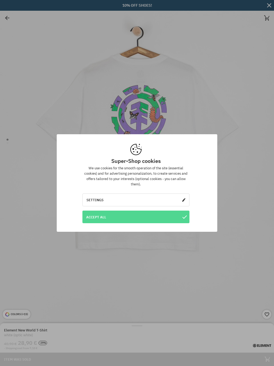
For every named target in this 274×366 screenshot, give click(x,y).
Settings (95, 199)
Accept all (96, 217)
